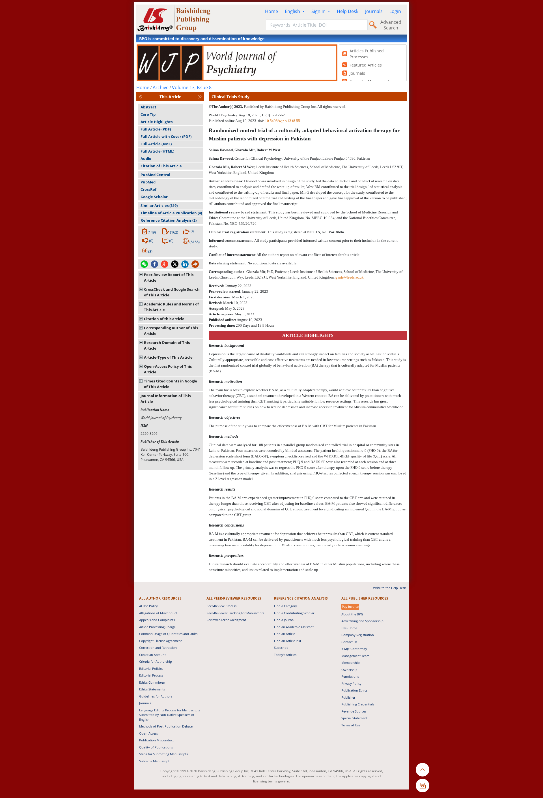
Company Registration (357, 635)
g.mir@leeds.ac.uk (349, 277)
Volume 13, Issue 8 (192, 87)
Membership (350, 662)
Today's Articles (285, 654)
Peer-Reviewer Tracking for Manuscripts (235, 613)
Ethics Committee (152, 682)
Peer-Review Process (221, 606)
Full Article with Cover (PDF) (166, 136)
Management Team (355, 656)
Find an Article (284, 634)
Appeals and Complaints (157, 620)
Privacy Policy (351, 683)
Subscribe (281, 647)
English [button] (293, 11)
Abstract (148, 107)
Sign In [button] (319, 11)
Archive (161, 87)
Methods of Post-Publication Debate (166, 726)
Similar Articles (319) (159, 205)
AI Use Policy (148, 606)
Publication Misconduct (156, 740)
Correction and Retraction (158, 647)
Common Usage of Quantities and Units (168, 634)
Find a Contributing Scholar (294, 613)
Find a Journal (284, 620)
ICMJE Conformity (354, 649)
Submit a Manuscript (154, 761)
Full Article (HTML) (157, 151)
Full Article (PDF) (156, 129)
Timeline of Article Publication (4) (171, 212)
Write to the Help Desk (389, 588)
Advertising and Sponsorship (362, 621)
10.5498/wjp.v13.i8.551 (283, 121)
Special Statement (354, 718)
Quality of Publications (156, 747)
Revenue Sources (353, 711)
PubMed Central (155, 174)
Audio (146, 158)
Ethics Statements (152, 689)
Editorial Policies (151, 668)
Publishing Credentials (357, 704)
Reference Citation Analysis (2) (169, 220)
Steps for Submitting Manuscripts (163, 754)
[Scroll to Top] (422, 769)
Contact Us (349, 642)
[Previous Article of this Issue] (141, 96)
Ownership (349, 670)
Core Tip (148, 114)
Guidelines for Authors (155, 696)
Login (395, 11)
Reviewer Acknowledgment (226, 620)
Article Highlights (157, 121)
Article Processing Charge (157, 627)
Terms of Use (350, 725)
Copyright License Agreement (160, 641)
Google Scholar (154, 196)
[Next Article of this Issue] (200, 96)
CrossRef (148, 189)
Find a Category (285, 606)
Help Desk (347, 11)
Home (271, 11)
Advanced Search (390, 25)
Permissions (350, 676)
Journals (374, 11)
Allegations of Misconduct (158, 613)
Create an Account (152, 654)
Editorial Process (151, 675)
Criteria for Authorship (155, 661)
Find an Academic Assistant (294, 627)
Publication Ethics (354, 690)
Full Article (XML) (156, 143)
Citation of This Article (161, 165)
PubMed (148, 182)
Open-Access (148, 733)
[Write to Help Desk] (422, 785)
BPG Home (349, 628)
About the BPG (352, 614)
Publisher (348, 697)
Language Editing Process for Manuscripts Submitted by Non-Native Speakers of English (169, 715)
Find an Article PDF (288, 641)
